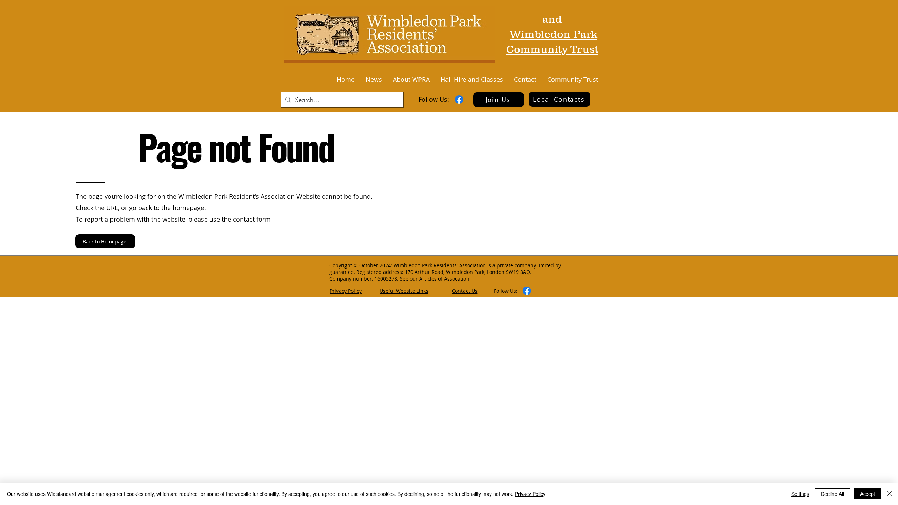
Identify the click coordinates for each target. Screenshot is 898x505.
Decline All (832, 493)
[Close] (889, 493)
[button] (373, 79)
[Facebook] (459, 99)
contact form (252, 219)
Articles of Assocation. (445, 278)
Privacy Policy (530, 493)
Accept (867, 493)
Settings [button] (800, 493)
